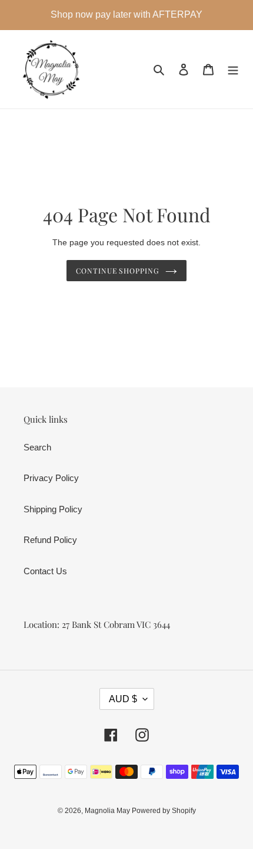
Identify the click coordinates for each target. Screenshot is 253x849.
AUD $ (123, 699)
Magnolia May (108, 811)
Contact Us (45, 571)
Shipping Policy (53, 509)
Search (37, 447)
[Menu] (233, 69)
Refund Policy (50, 540)
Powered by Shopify (164, 811)
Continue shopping (118, 270)
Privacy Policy (51, 478)
